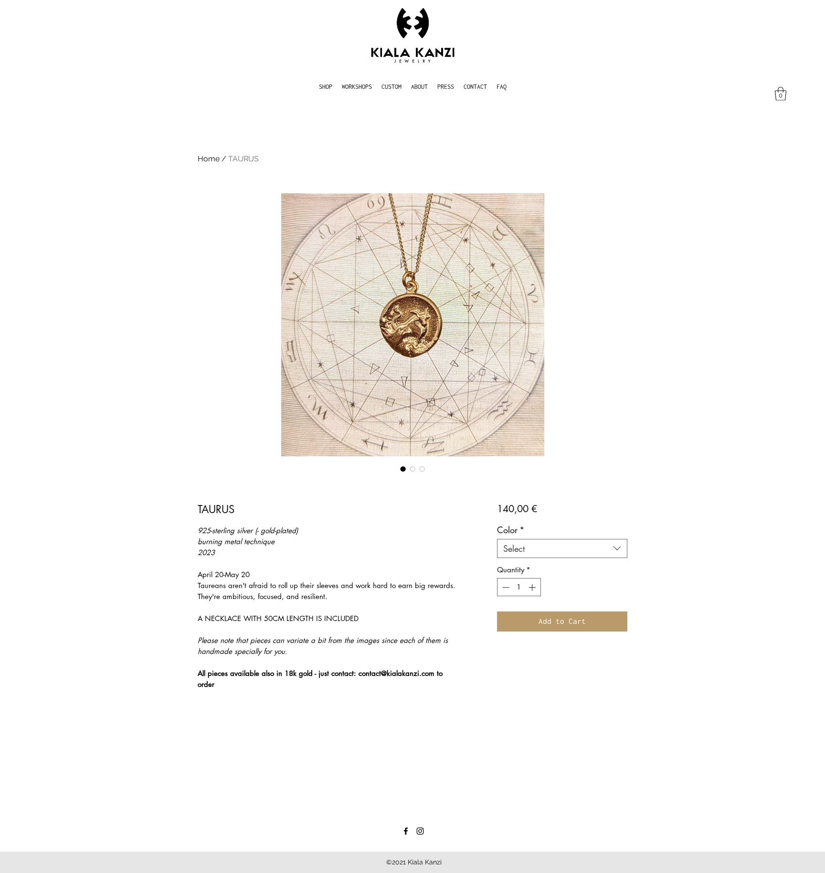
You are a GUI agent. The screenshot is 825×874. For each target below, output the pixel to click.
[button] (780, 94)
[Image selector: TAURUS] (403, 469)
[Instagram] (420, 831)
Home (209, 158)
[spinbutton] (519, 587)
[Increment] (533, 587)
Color (511, 530)
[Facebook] (406, 831)
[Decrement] (504, 587)
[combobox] (562, 548)
